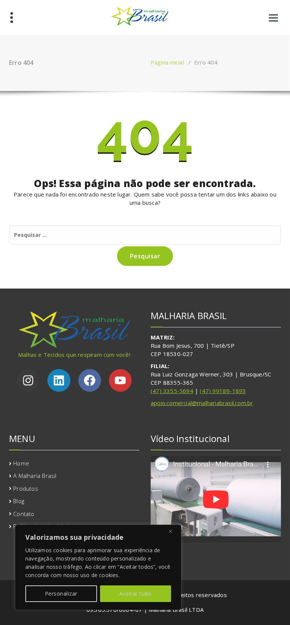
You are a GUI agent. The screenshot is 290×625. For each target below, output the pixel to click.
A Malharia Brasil (34, 475)
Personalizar (61, 593)
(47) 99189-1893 (223, 391)
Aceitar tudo (135, 593)
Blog (18, 501)
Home (21, 463)
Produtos (25, 488)
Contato (23, 514)
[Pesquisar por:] (145, 235)
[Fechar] (173, 531)
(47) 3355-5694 (172, 391)
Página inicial (167, 62)
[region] (98, 567)
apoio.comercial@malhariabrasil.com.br (202, 403)
